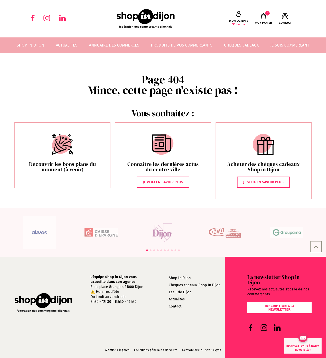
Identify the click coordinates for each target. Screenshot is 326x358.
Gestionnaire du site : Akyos (201, 350)
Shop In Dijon (180, 278)
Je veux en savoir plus (163, 182)
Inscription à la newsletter (279, 307)
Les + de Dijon (180, 292)
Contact (175, 306)
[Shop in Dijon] (146, 19)
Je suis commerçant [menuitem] (289, 45)
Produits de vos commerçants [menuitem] (181, 45)
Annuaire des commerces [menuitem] (114, 45)
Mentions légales (117, 350)
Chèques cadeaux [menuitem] (241, 45)
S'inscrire (238, 22)
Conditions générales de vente (155, 350)
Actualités (177, 299)
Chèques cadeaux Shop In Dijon (194, 285)
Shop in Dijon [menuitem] (30, 45)
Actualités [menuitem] (66, 45)
